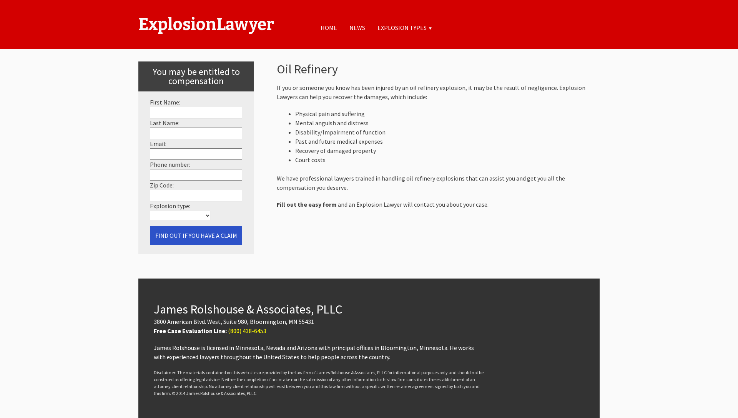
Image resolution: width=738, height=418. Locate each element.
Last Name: (165, 123)
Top (719, 399)
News (357, 28)
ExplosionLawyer (206, 24)
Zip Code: (162, 185)
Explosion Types (402, 28)
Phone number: (170, 164)
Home (329, 28)
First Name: (165, 102)
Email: (158, 144)
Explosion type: (170, 206)
